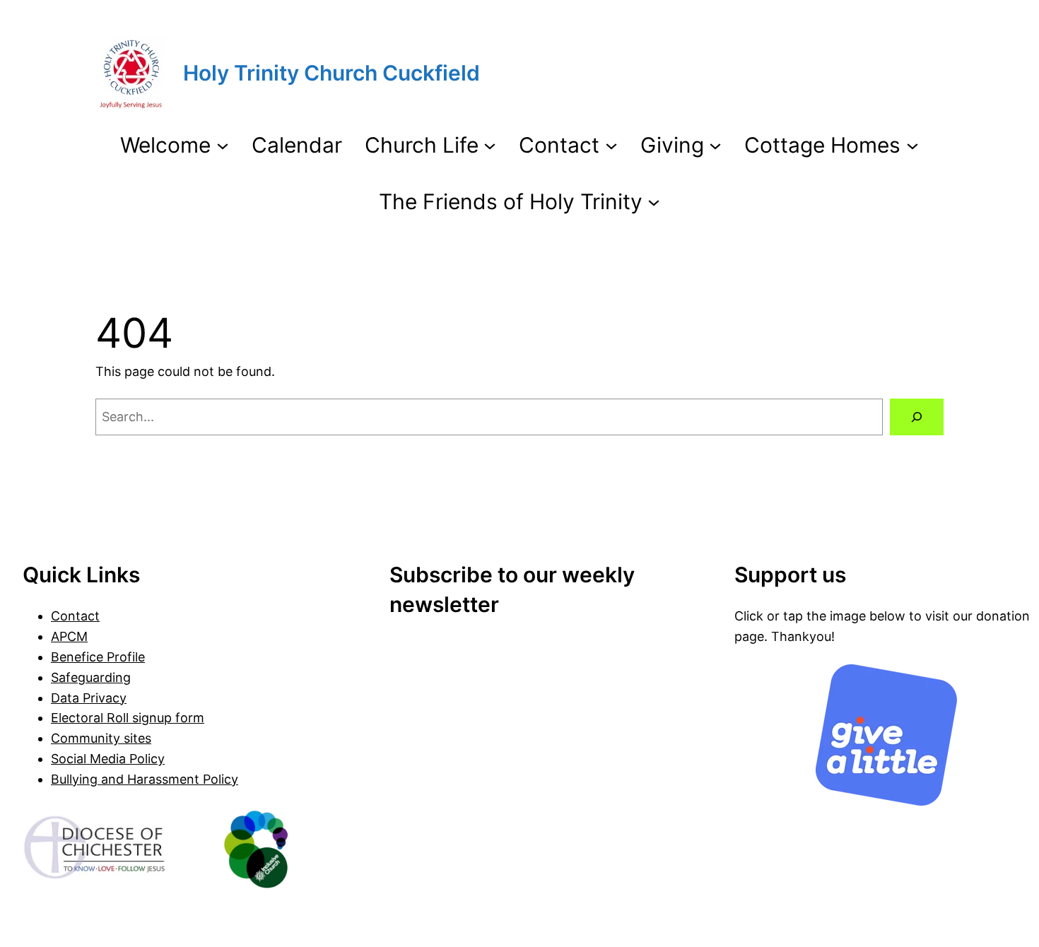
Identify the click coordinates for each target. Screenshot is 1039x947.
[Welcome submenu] (222, 145)
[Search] (917, 417)
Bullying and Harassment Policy (144, 779)
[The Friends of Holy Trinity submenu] (653, 201)
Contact (75, 615)
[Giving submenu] (715, 145)
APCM (69, 636)
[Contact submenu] (611, 145)
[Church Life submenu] (489, 145)
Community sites (101, 738)
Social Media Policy (108, 758)
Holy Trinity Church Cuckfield (331, 73)
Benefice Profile (98, 656)
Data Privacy (89, 697)
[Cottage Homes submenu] (912, 145)
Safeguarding (91, 677)
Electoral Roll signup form (127, 717)
